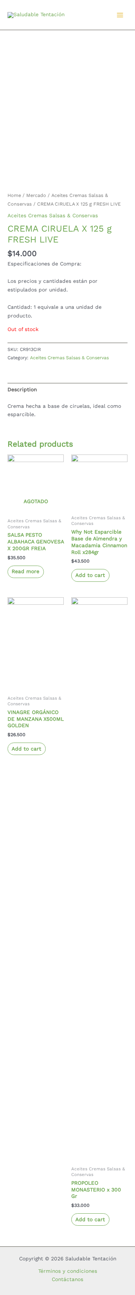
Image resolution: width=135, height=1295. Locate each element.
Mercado (36, 195)
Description (22, 389)
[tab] (68, 390)
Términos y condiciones (67, 1271)
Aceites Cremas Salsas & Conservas (53, 215)
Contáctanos (67, 1279)
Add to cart (90, 575)
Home (14, 195)
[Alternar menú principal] (120, 15)
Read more (25, 571)
